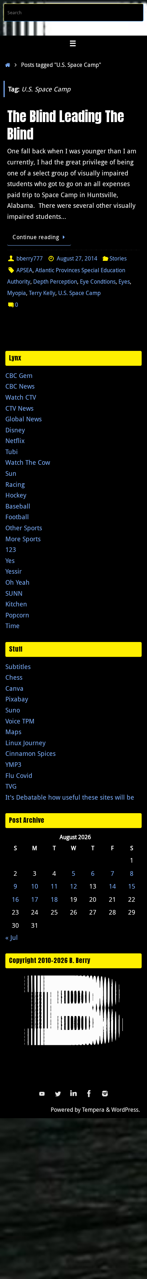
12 (73, 886)
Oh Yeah (17, 582)
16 (15, 899)
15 (131, 886)
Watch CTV (20, 397)
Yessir (13, 571)
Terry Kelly (42, 293)
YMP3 (13, 764)
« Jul (11, 937)
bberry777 (29, 258)
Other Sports (23, 527)
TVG (10, 786)
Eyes (124, 281)
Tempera (93, 1110)
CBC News (20, 386)
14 (112, 886)
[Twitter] (58, 1094)
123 (10, 549)
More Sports (23, 539)
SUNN (13, 593)
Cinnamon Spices (30, 753)
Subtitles (18, 666)
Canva (14, 688)
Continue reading (35, 237)
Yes (10, 560)
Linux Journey (25, 742)
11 (54, 886)
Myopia (16, 293)
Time (12, 625)
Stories (118, 258)
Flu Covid (18, 775)
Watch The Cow (27, 462)
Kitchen (16, 604)
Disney (15, 430)
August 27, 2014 (77, 258)
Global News (23, 419)
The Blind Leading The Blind (65, 125)
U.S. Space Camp (79, 293)
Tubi (11, 451)
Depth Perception (55, 281)
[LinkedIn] (73, 1094)
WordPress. (125, 1110)
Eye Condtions (98, 281)
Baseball (17, 506)
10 (34, 886)
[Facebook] (89, 1094)
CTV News (19, 408)
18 (54, 899)
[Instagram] (105, 1094)
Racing (15, 484)
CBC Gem (18, 375)
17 (34, 899)
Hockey (15, 495)
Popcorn (17, 615)
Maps (13, 731)
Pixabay (16, 699)
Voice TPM (20, 721)
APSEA (24, 270)
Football (17, 516)
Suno (12, 710)
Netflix (15, 440)
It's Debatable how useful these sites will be (69, 797)
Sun (10, 473)
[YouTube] (42, 1094)
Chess (13, 677)
